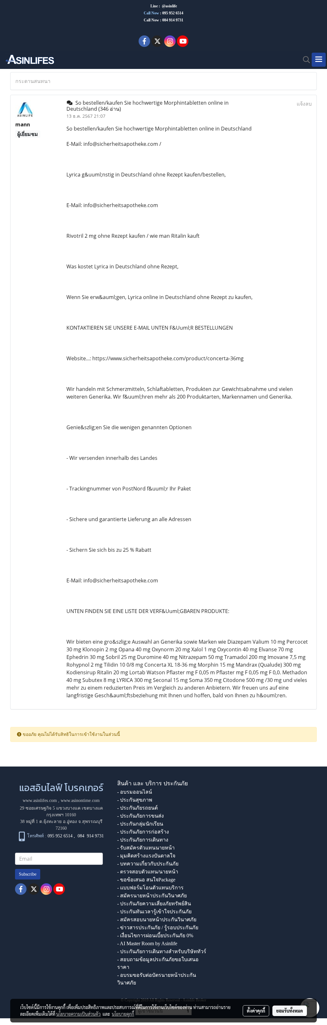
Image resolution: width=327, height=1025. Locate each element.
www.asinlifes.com (40, 800)
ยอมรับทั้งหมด (289, 1011)
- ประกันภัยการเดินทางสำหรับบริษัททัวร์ (161, 951)
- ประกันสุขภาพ (134, 800)
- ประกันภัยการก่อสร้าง (143, 831)
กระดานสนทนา (32, 81)
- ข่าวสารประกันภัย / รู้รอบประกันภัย (157, 927)
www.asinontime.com (80, 800)
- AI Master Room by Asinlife (147, 943)
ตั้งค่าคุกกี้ (256, 1011)
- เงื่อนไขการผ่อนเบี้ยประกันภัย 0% (155, 935)
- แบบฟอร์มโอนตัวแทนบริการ (150, 887)
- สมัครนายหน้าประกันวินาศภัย (152, 895)
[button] (304, 59)
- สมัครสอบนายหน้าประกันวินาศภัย (156, 919)
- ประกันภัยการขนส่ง (140, 816)
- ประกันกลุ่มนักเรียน (140, 824)
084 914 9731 (91, 836)
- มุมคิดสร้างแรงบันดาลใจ (146, 855)
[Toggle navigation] (319, 60)
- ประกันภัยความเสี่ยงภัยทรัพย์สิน (154, 903)
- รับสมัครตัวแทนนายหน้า (146, 847)
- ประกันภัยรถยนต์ (137, 808)
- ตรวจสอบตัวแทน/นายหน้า (147, 871)
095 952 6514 (172, 13)
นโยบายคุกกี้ (123, 1014)
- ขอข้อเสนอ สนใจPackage (146, 879)
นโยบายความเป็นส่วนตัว (78, 1014)
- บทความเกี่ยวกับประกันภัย (148, 863)
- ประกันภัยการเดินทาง (142, 839)
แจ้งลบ (304, 103)
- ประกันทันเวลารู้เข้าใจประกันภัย (154, 911)
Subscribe (27, 874)
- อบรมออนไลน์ (134, 792)
